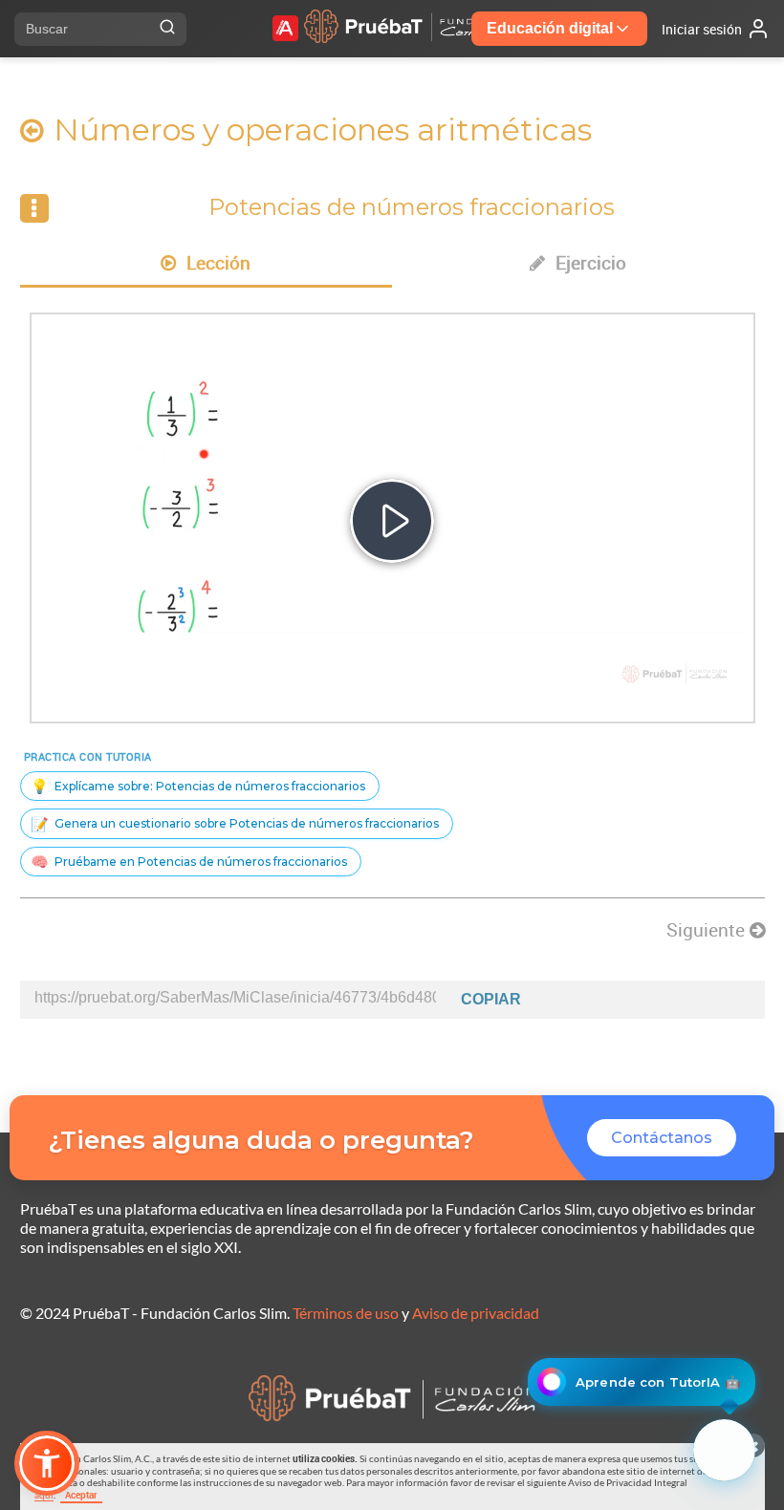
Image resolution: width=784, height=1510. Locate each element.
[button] (47, 1463)
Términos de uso (346, 1313)
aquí (44, 1494)
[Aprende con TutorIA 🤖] (724, 1450)
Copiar (491, 999)
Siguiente (708, 929)
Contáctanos (661, 1138)
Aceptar (81, 1494)
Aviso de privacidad (475, 1313)
